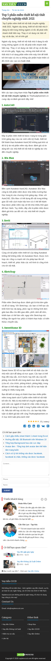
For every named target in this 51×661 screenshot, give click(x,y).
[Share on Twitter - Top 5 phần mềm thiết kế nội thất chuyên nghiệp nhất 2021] (28, 426)
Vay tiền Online (33, 571)
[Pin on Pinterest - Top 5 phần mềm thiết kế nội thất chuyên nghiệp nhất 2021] (37, 426)
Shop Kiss (32, 624)
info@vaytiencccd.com (15, 608)
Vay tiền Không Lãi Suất (12, 629)
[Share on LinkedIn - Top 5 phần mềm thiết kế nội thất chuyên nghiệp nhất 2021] (33, 426)
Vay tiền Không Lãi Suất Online (29, 561)
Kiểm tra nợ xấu (9, 634)
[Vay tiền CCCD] (22, 3)
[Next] (45, 500)
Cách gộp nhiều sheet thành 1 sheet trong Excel (26, 436)
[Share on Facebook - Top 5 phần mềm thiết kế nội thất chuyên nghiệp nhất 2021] (24, 426)
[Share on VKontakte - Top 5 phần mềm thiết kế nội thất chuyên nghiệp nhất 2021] (42, 426)
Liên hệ (5, 638)
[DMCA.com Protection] (25, 654)
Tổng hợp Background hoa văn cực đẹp (22, 443)
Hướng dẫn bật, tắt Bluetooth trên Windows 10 (25, 439)
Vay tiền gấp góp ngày (25, 552)
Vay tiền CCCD (33, 629)
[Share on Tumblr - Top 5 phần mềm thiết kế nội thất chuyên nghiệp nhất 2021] (47, 426)
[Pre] (42, 500)
